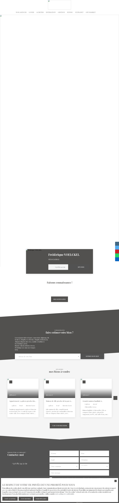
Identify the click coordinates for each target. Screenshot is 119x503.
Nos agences (21, 12)
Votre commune (56, 466)
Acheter (40, 12)
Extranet (79, 12)
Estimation (51, 12)
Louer (31, 12)
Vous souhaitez (84, 465)
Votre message (55, 473)
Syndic (70, 12)
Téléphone (84, 460)
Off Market (91, 12)
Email (52, 460)
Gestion (61, 12)
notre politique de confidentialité (64, 494)
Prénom (53, 453)
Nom (82, 453)
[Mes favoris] (114, 12)
